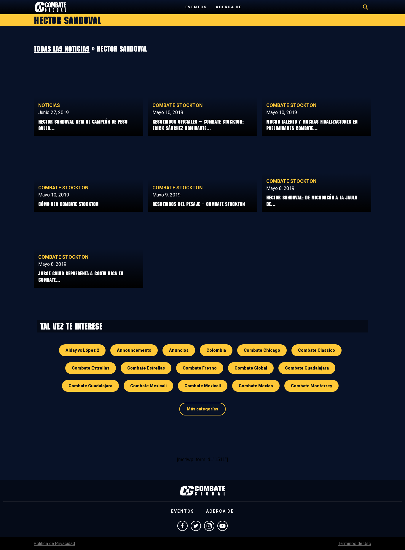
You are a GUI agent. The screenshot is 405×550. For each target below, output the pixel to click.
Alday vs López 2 (82, 350)
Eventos (196, 7)
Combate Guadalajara (307, 368)
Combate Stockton (177, 105)
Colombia (216, 350)
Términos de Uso (354, 543)
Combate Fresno (200, 368)
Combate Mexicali (148, 385)
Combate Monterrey (311, 385)
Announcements (134, 350)
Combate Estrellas (90, 368)
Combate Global (251, 368)
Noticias (49, 105)
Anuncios (179, 350)
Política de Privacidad (54, 543)
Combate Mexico (256, 385)
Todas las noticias (62, 48)
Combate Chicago (262, 350)
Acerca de (229, 7)
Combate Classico (316, 350)
